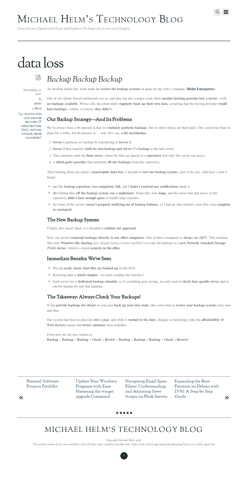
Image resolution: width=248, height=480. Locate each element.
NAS (24, 130)
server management (33, 136)
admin (38, 103)
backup (29, 114)
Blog (38, 109)
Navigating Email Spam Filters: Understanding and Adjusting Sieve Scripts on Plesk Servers (146, 388)
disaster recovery (33, 120)
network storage (32, 132)
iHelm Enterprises (200, 88)
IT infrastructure (31, 124)
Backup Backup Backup (84, 79)
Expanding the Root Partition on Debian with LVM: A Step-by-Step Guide (197, 388)
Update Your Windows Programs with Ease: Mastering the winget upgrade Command (96, 388)
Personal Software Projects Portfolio (43, 383)
